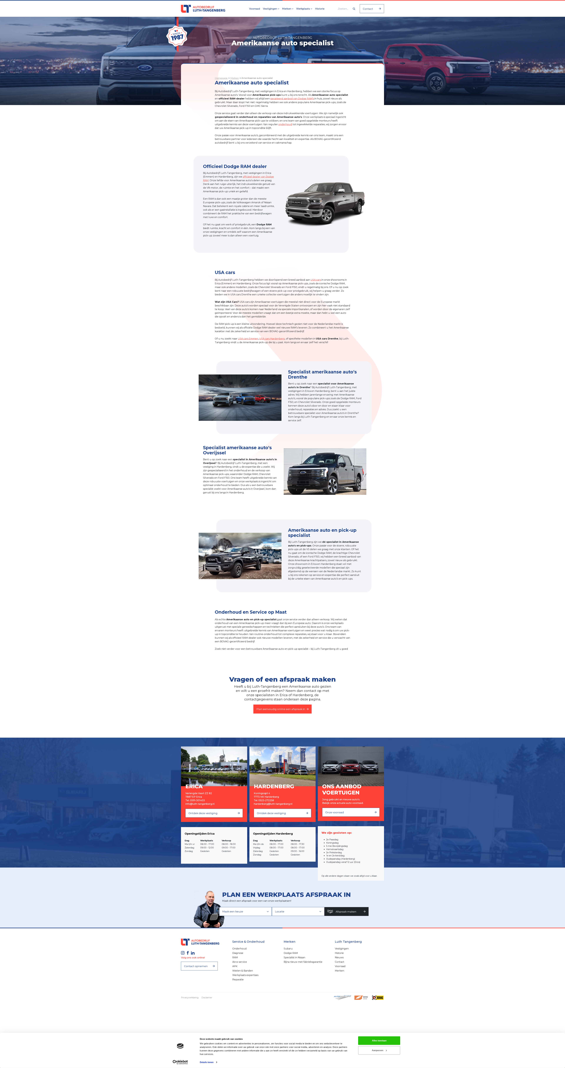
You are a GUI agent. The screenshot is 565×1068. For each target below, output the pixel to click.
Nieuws (339, 957)
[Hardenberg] (282, 766)
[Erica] (214, 766)
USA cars (316, 279)
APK (234, 966)
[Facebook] (188, 952)
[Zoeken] (354, 9)
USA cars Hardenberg (272, 338)
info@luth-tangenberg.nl (200, 804)
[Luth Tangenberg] (203, 9)
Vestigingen (270, 8)
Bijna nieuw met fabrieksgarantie (303, 961)
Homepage (221, 78)
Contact (339, 961)
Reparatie (238, 979)
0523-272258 (266, 800)
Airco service (239, 961)
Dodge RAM (291, 953)
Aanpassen (377, 1050)
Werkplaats (303, 8)
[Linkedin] (193, 952)
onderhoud (285, 124)
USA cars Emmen (248, 338)
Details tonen (206, 1062)
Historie (319, 8)
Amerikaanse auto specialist (257, 78)
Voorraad (254, 8)
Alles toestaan (379, 1040)
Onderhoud (239, 948)
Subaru (288, 948)
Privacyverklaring (189, 997)
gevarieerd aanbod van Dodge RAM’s (292, 98)
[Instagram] (183, 952)
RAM (235, 957)
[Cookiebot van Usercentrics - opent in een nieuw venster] (180, 1062)
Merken (287, 8)
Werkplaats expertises (245, 975)
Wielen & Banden (242, 970)
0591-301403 (197, 800)
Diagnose (237, 953)
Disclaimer (206, 997)
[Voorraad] (351, 766)
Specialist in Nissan (294, 957)
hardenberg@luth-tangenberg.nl (273, 804)
